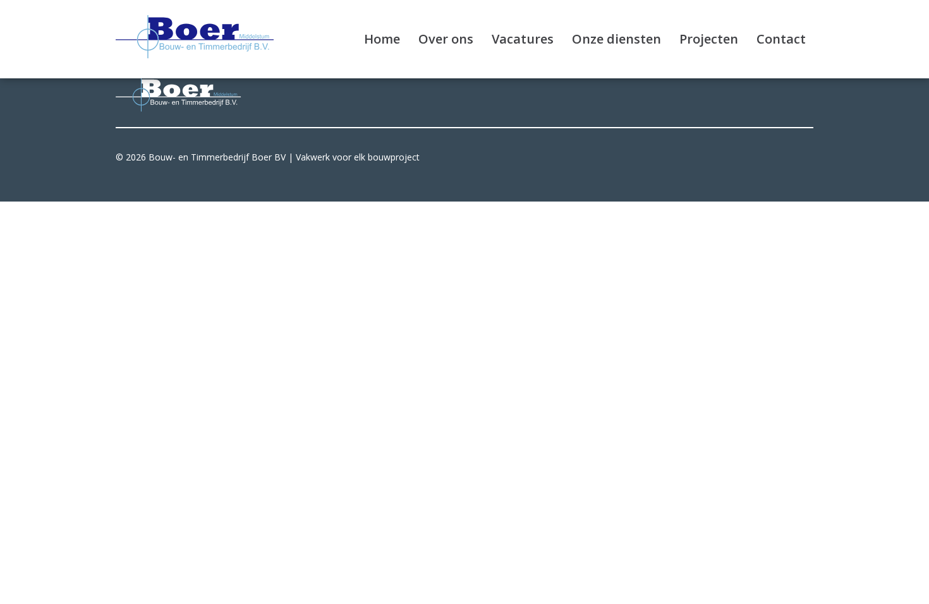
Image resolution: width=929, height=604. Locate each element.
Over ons (445, 38)
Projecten (708, 38)
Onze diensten (616, 38)
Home (382, 38)
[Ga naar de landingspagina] (195, 37)
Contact (781, 38)
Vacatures (523, 38)
